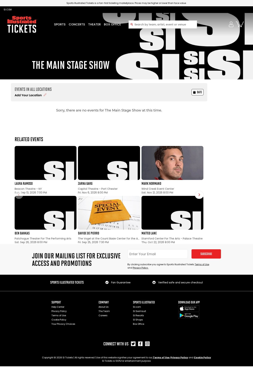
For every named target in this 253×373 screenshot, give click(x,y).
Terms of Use (202, 264)
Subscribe (206, 254)
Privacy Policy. (141, 267)
